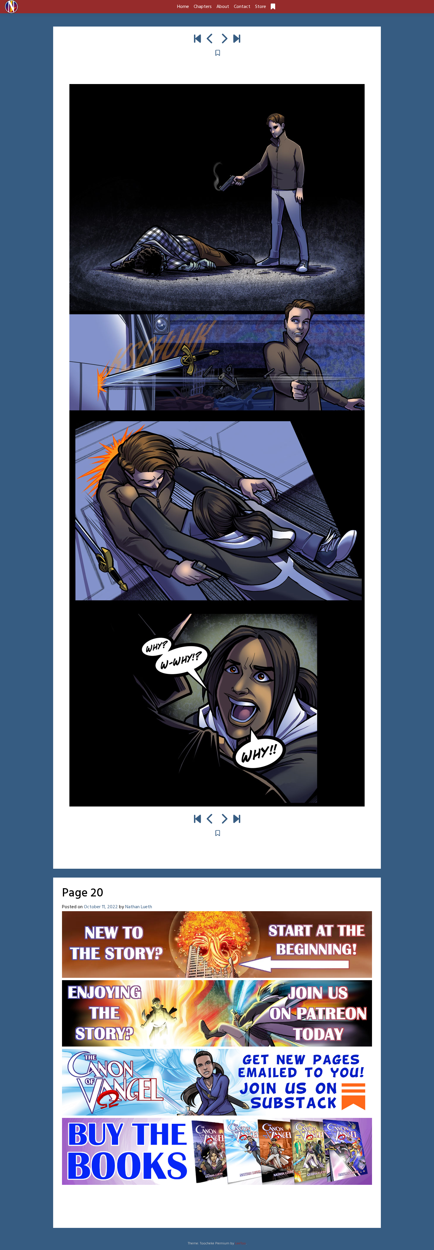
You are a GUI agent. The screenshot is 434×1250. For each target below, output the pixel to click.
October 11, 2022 (101, 907)
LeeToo (240, 1243)
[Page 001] (197, 39)
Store (260, 7)
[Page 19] (210, 39)
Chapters (203, 7)
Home (183, 7)
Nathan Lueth (138, 907)
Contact (242, 7)
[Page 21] (224, 39)
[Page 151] (236, 39)
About (222, 7)
